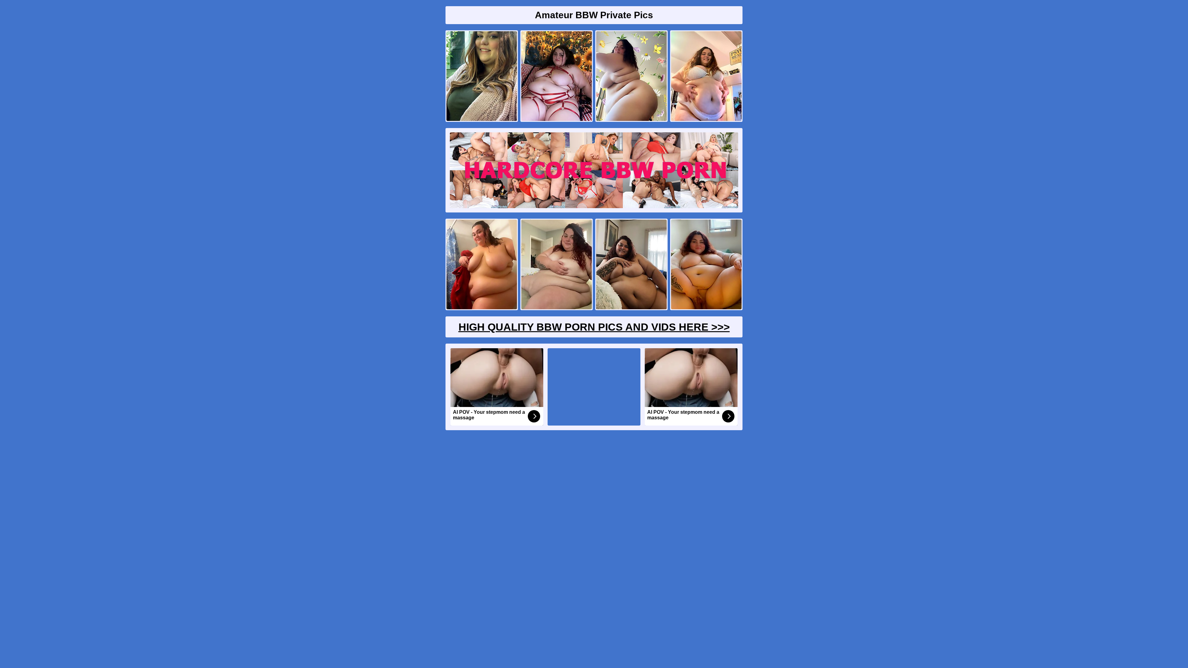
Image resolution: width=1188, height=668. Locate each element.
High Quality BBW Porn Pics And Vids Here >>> (594, 327)
